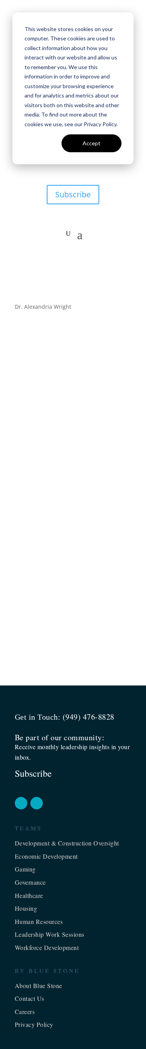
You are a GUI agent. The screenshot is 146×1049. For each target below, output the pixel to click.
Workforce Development (47, 947)
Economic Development (46, 856)
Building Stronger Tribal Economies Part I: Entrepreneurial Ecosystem (72, 447)
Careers (25, 1011)
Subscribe (73, 194)
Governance (30, 882)
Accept (91, 143)
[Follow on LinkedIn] (36, 803)
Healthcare (29, 895)
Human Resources (39, 921)
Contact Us (29, 998)
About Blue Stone (38, 985)
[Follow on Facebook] (21, 803)
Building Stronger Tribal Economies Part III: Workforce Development (66, 609)
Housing (26, 908)
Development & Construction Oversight (67, 843)
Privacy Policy (34, 1024)
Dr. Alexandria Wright (58, 376)
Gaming (25, 869)
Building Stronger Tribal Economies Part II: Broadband (66, 528)
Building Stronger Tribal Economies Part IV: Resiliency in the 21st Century (69, 362)
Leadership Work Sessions (49, 934)
